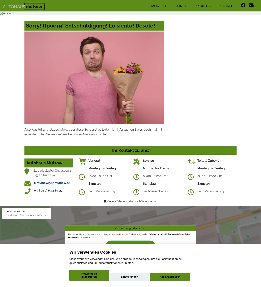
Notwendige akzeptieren (89, 275)
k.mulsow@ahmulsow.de (52, 183)
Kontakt (226, 6)
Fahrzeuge (159, 6)
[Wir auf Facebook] (243, 5)
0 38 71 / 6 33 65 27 (48, 190)
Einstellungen (129, 276)
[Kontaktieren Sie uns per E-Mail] (251, 5)
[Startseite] (24, 6)
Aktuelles (203, 6)
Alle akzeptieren (170, 276)
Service (181, 6)
